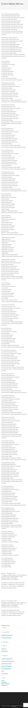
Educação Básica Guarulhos (12, 570)
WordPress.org (4, 685)
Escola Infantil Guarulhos (11, 597)
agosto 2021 (3, 648)
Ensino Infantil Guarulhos (13, 576)
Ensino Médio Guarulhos (6, 668)
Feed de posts (4, 682)
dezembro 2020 (4, 651)
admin (4, 573)
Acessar (2, 680)
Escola (8, 579)
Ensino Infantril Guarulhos (6, 666)
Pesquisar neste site (5, 625)
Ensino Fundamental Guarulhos (7, 661)
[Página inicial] (1, 6)
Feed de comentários (5, 683)
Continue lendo (7, 591)
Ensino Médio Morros (8, 6)
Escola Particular (15, 579)
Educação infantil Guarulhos (9, 575)
